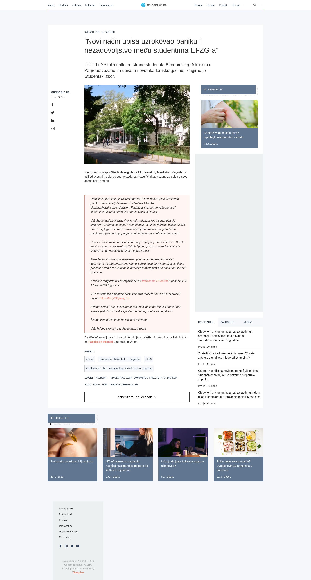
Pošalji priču (66, 508)
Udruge (236, 5)
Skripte (211, 5)
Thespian (78, 572)
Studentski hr (59, 92)
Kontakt (63, 520)
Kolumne (90, 5)
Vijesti (51, 5)
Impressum (65, 525)
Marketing (64, 537)
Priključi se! (65, 514)
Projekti (223, 5)
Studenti (63, 5)
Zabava (76, 5)
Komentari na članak (135, 397)
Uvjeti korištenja (68, 531)
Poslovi (198, 5)
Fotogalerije (106, 5)
